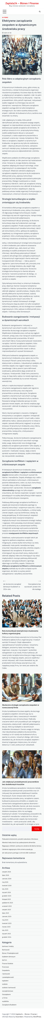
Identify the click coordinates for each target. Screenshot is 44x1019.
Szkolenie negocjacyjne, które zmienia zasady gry (17, 849)
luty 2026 (5, 889)
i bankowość (6, 974)
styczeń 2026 (6, 892)
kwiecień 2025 (6, 923)
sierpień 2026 (6, 872)
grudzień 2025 (6, 896)
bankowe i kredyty (8, 946)
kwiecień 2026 (6, 885)
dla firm (4, 960)
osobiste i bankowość (9, 987)
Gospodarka (6, 970)
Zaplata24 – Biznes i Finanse (22, 3)
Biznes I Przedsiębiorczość (10, 953)
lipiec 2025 (5, 913)
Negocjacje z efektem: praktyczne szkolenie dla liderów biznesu (21, 846)
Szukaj (36, 829)
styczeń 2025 (6, 933)
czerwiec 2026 (6, 878)
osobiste (4, 984)
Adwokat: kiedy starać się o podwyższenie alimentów (18, 842)
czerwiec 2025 (6, 916)
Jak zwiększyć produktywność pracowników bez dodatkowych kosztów (20, 783)
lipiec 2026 (5, 875)
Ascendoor (19, 1016)
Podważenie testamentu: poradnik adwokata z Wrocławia (20, 839)
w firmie (5, 17)
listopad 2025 (6, 899)
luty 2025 (5, 930)
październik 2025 (7, 903)
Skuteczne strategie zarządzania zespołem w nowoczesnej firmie (20, 706)
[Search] (39, 11)
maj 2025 (5, 920)
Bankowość (6, 950)
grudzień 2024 (6, 937)
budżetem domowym (8, 956)
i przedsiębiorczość (8, 977)
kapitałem (5, 980)
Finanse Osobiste (7, 963)
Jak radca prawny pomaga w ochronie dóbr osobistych (19, 853)
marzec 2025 (6, 927)
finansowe (5, 967)
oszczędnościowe (7, 991)
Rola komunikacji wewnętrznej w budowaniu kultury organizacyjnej (20, 632)
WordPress (37, 1016)
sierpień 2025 (6, 909)
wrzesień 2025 (7, 906)
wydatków (5, 1001)
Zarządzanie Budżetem (9, 1005)
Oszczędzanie (6, 994)
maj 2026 (5, 882)
